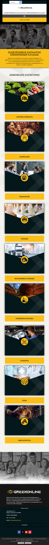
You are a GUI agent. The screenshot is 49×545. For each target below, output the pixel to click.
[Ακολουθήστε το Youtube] (26, 532)
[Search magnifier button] (20, 2)
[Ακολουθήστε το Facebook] (19, 532)
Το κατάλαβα (21, 543)
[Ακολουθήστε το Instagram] (29, 532)
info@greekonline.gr (15, 520)
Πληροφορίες (28, 543)
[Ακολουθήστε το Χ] (22, 532)
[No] (47, 541)
